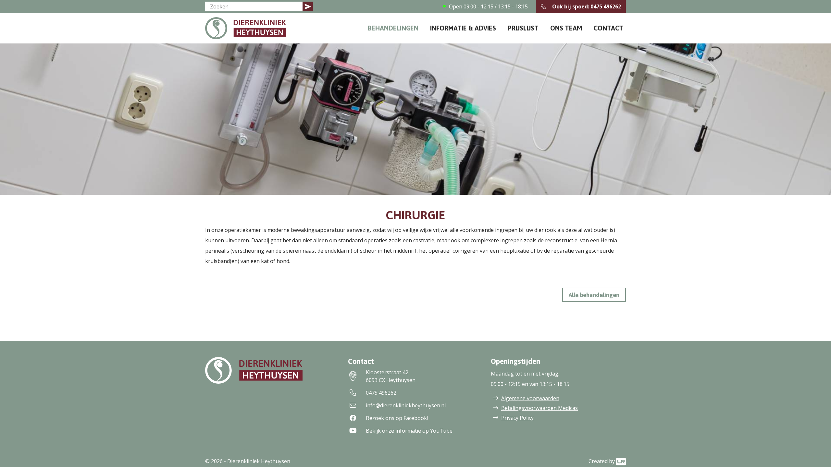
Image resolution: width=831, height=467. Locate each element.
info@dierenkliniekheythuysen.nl (406, 405)
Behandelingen (393, 28)
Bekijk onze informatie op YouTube (409, 430)
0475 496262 (381, 392)
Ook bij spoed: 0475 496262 (586, 6)
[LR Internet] (621, 461)
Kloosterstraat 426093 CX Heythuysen (391, 376)
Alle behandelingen (594, 295)
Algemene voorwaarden (530, 398)
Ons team (566, 28)
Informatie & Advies (463, 28)
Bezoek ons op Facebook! (397, 418)
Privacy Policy (517, 417)
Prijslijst (523, 28)
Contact (608, 28)
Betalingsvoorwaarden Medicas (539, 408)
